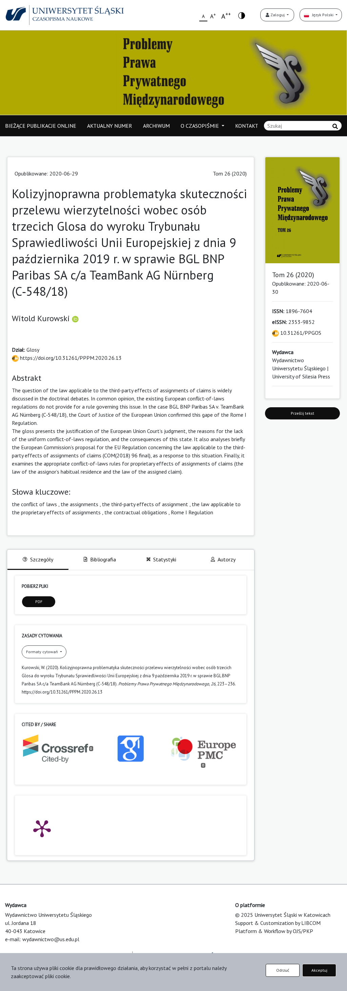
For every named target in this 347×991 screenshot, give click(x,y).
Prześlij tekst (302, 413)
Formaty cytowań (42, 651)
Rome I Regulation (192, 512)
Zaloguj (277, 14)
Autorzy (227, 559)
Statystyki (164, 559)
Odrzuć (282, 970)
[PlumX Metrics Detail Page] (42, 828)
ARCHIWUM (156, 125)
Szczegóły (41, 559)
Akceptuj (319, 970)
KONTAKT (246, 125)
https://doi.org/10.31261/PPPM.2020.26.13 (70, 357)
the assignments (79, 504)
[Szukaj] (335, 126)
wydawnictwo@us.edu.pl (50, 939)
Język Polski (321, 14)
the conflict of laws (34, 504)
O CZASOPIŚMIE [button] (200, 125)
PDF (38, 601)
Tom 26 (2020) (230, 173)
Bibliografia (103, 559)
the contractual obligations (135, 512)
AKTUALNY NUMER (109, 125)
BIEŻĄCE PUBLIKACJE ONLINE (40, 125)
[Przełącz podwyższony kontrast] (241, 15)
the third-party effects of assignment (145, 504)
